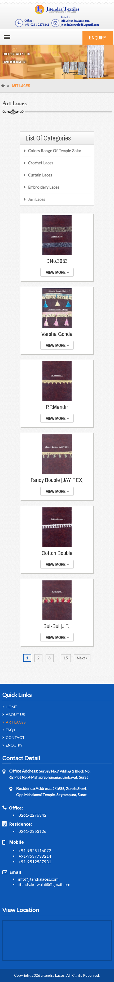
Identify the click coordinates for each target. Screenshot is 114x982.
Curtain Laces (40, 174)
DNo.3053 (57, 261)
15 (66, 658)
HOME (11, 707)
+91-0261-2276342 (36, 24)
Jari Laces (36, 199)
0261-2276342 (32, 815)
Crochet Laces (40, 162)
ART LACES (16, 722)
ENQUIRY (97, 37)
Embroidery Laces (43, 187)
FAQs (10, 730)
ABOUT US (15, 714)
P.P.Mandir (57, 407)
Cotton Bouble (57, 553)
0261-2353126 (32, 831)
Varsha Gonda (57, 334)
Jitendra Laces (53, 975)
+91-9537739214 (35, 856)
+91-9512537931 (35, 861)
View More (55, 272)
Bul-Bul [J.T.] (57, 626)
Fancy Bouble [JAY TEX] (57, 480)
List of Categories (48, 138)
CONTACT (15, 737)
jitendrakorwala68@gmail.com (80, 24)
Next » (82, 658)
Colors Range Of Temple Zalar (54, 150)
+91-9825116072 (35, 850)
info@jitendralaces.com (75, 20)
